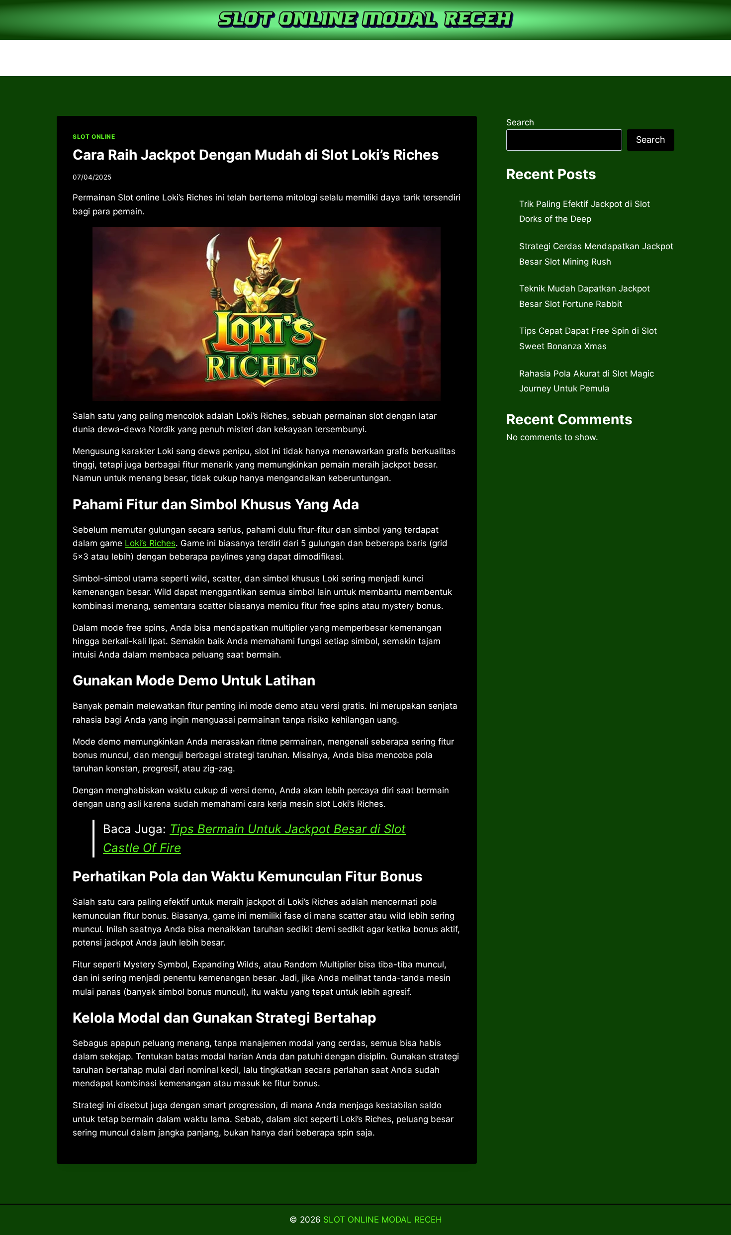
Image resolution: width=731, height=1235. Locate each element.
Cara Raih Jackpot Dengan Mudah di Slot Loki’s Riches (256, 154)
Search (520, 122)
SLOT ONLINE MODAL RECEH (382, 1220)
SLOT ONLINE (94, 136)
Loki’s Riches (150, 543)
